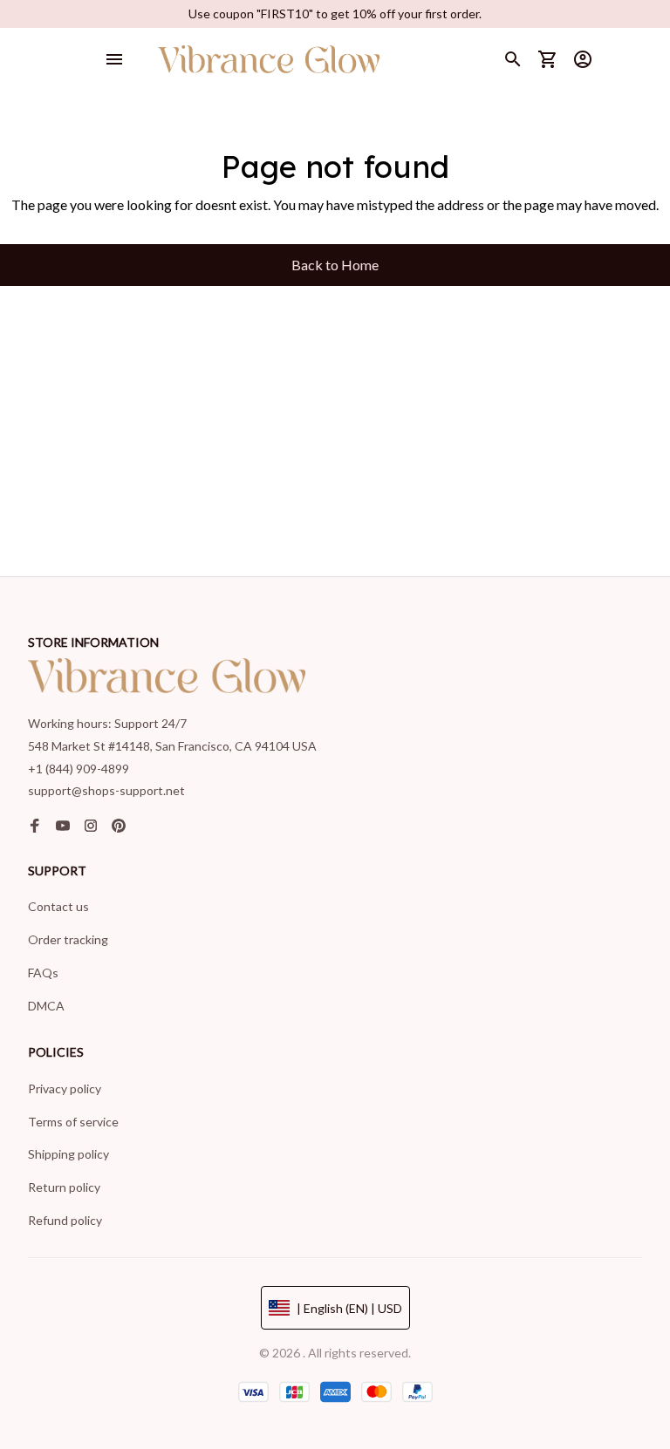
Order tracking (68, 939)
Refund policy (65, 1220)
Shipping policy (68, 1153)
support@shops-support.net (106, 790)
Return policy (64, 1187)
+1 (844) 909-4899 (78, 768)
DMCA (46, 1005)
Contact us (58, 906)
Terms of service (73, 1121)
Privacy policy (64, 1088)
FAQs (43, 972)
